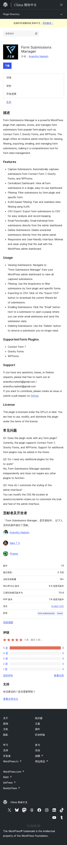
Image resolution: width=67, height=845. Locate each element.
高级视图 (8, 622)
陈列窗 (39, 718)
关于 (5, 718)
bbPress (9, 782)
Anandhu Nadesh (38, 56)
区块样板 (40, 734)
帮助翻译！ (48, 23)
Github (34, 395)
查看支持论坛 (10, 698)
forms (60, 613)
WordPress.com (13, 771)
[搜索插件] (36, 33)
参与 (37, 744)
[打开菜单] (62, 4)
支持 (8, 102)
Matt (7, 777)
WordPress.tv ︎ (12, 761)
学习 (5, 744)
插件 (37, 729)
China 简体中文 (19, 802)
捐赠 (39, 755)
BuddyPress (11, 788)
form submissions (46, 613)
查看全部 (59, 675)
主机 (5, 729)
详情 (8, 77)
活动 (37, 750)
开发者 (7, 755)
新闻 (5, 723)
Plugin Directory (11, 14)
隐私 (5, 734)
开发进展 (11, 93)
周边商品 (41, 761)
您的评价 (8, 675)
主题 (37, 723)
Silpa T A (15, 543)
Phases (14, 553)
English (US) (57, 606)
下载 (7, 65)
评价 (8, 85)
